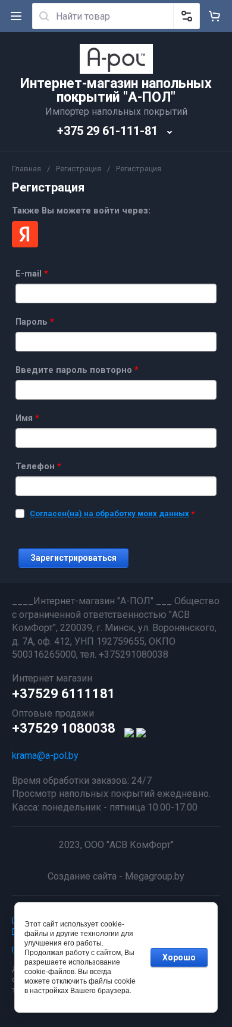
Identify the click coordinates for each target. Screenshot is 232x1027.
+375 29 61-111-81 (107, 131)
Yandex (25, 234)
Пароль (34, 321)
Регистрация (78, 168)
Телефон (38, 466)
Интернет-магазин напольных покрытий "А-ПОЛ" (116, 90)
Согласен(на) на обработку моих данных (109, 513)
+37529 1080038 (63, 728)
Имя (27, 418)
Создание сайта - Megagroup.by (116, 876)
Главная (26, 168)
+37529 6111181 (63, 693)
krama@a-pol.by (45, 755)
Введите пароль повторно (77, 370)
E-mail (31, 273)
